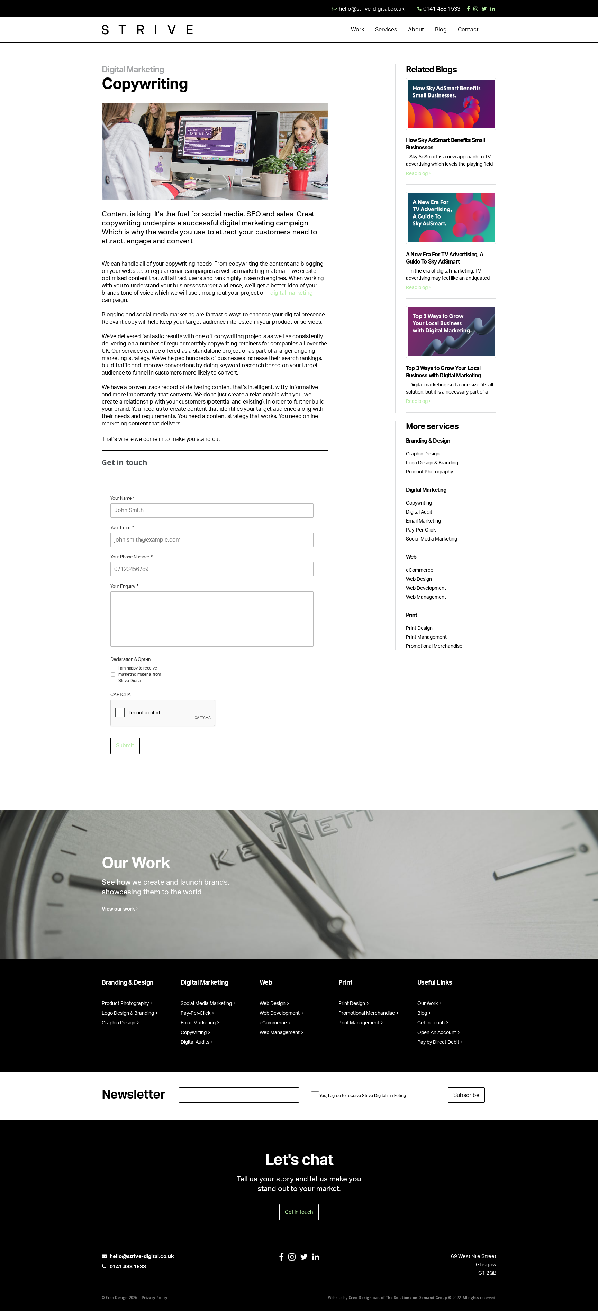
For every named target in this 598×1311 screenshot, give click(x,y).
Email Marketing (423, 521)
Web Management (426, 597)
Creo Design (360, 1297)
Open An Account (437, 1032)
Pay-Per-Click (421, 530)
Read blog (417, 173)
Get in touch (299, 1212)
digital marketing (291, 293)
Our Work (428, 1003)
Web (411, 557)
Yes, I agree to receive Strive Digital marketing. (363, 1095)
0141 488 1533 (127, 1267)
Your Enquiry (124, 586)
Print (411, 615)
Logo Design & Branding (432, 463)
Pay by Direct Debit (438, 1042)
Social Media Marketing (431, 539)
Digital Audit (419, 512)
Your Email (122, 528)
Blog (441, 30)
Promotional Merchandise (434, 646)
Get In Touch (431, 1023)
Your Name (122, 498)
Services (386, 30)
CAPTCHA (120, 695)
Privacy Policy (154, 1297)
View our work (119, 909)
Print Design (419, 628)
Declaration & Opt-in (130, 659)
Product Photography (429, 472)
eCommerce (419, 570)
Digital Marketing (133, 70)
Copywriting (419, 503)
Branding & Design (428, 441)
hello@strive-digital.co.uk (142, 1256)
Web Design (419, 579)
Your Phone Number (131, 557)
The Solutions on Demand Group (416, 1297)
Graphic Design (423, 454)
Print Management (426, 637)
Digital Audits (195, 1042)
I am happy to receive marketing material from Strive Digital (139, 674)
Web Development (426, 588)
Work (357, 30)
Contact (468, 30)
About (416, 30)
